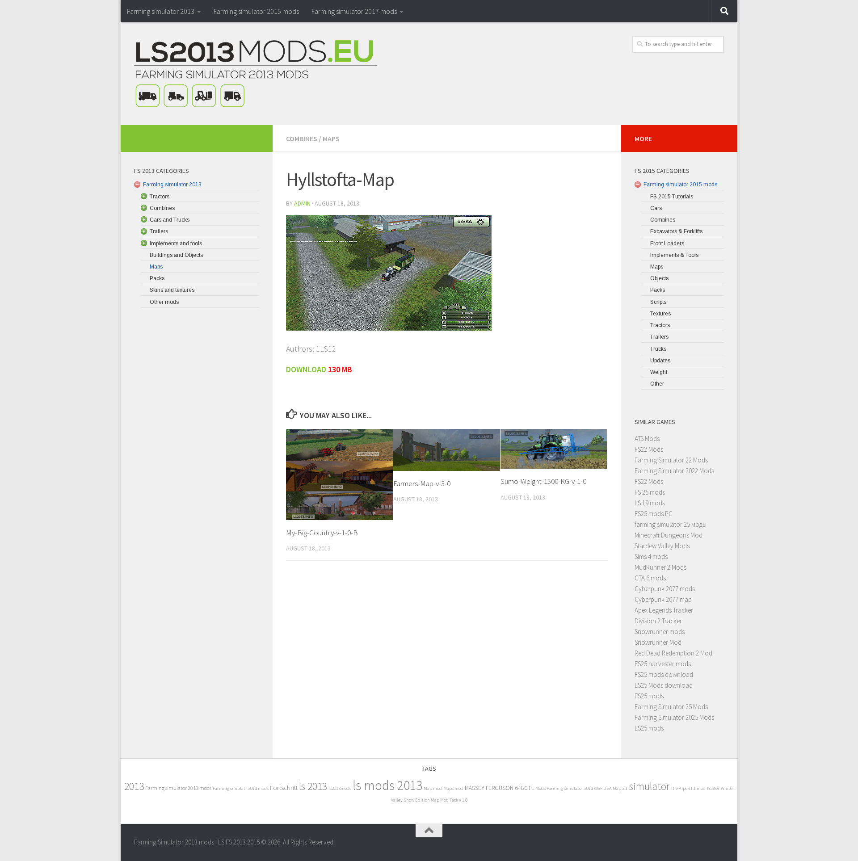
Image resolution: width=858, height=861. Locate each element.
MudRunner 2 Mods (660, 567)
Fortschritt (284, 787)
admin (302, 203)
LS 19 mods (650, 503)
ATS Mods (647, 438)
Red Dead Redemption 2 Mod (673, 653)
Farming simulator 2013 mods (178, 788)
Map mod (433, 788)
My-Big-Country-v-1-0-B (322, 533)
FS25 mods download (664, 674)
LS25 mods (649, 728)
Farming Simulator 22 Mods (671, 460)
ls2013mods (339, 788)
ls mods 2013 (387, 785)
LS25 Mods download (664, 685)
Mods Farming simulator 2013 (564, 788)
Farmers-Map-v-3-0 (421, 483)
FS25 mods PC (654, 513)
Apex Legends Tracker (664, 610)
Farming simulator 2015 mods (256, 11)
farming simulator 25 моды (671, 524)
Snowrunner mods (660, 631)
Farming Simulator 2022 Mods (674, 470)
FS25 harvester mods (663, 663)
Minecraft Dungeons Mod (668, 535)
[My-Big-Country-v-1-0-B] (339, 474)
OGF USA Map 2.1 (610, 788)
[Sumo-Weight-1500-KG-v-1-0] (553, 449)
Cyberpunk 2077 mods (665, 588)
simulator (649, 786)
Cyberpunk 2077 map (663, 599)
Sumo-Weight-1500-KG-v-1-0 (543, 481)
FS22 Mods (649, 449)
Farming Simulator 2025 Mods (674, 717)
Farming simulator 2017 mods (354, 11)
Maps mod (453, 788)
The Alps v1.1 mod (688, 788)
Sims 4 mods (651, 556)
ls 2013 (313, 786)
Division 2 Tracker (658, 621)
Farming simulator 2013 (160, 11)
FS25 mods (649, 696)
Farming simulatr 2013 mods (241, 788)
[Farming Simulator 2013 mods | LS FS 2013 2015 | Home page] (255, 73)
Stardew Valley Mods (662, 546)
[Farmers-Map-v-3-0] (446, 449)
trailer (713, 788)
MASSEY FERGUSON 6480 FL (499, 788)
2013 (134, 786)
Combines (301, 138)
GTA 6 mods (650, 578)
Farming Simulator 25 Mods (671, 706)
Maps (331, 138)
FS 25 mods (650, 492)
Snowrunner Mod (658, 642)
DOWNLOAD (307, 369)
